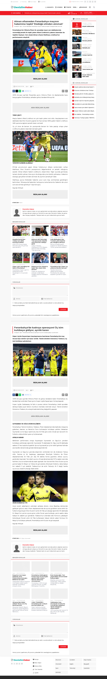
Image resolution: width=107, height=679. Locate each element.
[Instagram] (90, 2)
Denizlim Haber (28, 209)
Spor (21, 26)
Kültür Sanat (85, 30)
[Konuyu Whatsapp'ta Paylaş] (20, 91)
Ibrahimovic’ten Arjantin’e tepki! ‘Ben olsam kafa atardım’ (40, 268)
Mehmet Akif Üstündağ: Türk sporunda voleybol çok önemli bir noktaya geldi (39, 242)
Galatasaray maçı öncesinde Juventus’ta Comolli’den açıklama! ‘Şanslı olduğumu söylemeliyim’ (57, 605)
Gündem (84, 23)
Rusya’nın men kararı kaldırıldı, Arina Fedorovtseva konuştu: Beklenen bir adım (20, 577)
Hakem (21, 202)
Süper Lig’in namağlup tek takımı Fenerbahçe (21, 267)
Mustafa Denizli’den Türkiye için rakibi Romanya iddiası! (19, 241)
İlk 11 (20, 538)
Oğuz (23, 538)
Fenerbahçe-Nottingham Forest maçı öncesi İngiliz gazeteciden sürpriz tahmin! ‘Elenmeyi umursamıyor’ (40, 578)
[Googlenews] (95, 2)
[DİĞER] (90, 7)
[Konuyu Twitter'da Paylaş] (17, 91)
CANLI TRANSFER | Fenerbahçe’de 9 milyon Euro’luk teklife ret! (39, 604)
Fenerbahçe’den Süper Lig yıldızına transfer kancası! (59, 267)
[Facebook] (85, 2)
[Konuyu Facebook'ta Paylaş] (14, 91)
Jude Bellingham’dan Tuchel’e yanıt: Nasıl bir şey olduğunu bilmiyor (57, 241)
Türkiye (90, 23)
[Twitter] (88, 2)
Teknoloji (84, 37)
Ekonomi (84, 51)
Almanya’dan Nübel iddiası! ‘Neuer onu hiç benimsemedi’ (20, 604)
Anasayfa (16, 26)
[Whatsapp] (93, 2)
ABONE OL (28, 91)
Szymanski (27, 538)
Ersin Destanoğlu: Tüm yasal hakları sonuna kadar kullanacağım (58, 576)
